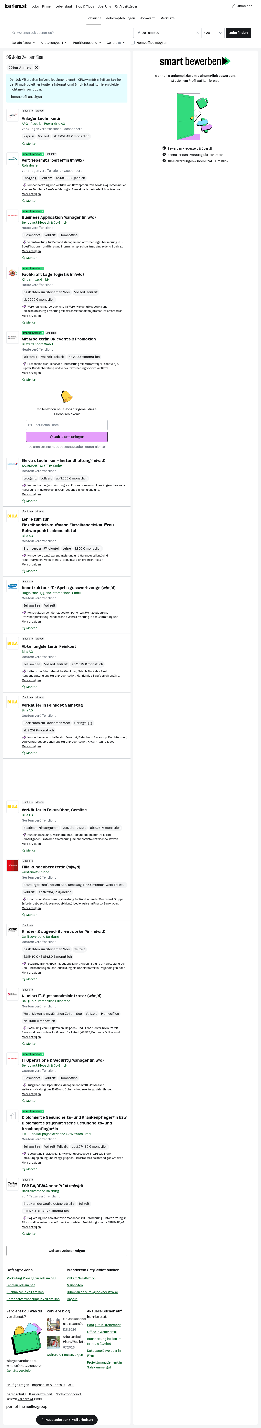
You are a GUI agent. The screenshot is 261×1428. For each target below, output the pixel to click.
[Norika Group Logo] (27, 1407)
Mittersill (30, 357)
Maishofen (75, 1285)
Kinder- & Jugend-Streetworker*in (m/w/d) (63, 931)
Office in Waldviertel (102, 1332)
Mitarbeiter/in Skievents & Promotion (59, 339)
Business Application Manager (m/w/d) (59, 217)
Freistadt (121, 885)
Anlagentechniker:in (42, 118)
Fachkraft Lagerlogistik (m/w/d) (53, 274)
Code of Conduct (69, 1394)
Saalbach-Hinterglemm (41, 828)
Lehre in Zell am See (21, 1285)
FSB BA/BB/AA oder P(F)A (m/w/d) (52, 1185)
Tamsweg (75, 885)
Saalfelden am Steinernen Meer (46, 292)
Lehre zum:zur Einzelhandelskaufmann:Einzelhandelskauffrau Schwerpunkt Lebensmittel (68, 525)
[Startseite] (18, 6)
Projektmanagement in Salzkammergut (104, 1365)
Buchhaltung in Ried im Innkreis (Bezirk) (104, 1341)
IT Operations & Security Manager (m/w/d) (63, 1060)
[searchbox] (67, 425)
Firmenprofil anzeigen (26, 97)
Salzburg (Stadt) (36, 885)
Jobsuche (93, 18)
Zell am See (32, 57)
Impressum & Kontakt (48, 1385)
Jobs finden (238, 33)
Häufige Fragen (18, 1385)
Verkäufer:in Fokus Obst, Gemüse (54, 809)
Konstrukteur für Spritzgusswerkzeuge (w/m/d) (68, 587)
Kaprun (28, 136)
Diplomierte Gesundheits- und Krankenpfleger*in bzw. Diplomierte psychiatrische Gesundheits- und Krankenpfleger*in (74, 1123)
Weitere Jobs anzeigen (67, 1251)
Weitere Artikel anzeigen (65, 1355)
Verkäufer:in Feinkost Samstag (52, 705)
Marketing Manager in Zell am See (31, 1278)
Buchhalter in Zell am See (25, 1292)
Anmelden (244, 6)
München (57, 1014)
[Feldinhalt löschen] (197, 33)
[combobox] (72, 33)
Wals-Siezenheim (36, 1014)
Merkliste (167, 18)
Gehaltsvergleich (19, 1371)
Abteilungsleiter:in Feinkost (49, 646)
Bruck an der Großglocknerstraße (48, 1204)
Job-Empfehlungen (120, 18)
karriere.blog (58, 1311)
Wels (110, 885)
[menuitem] (26, 43)
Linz (86, 885)
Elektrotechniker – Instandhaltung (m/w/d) (63, 460)
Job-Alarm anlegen (69, 437)
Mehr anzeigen (31, 194)
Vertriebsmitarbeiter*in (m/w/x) (53, 160)
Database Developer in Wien (104, 1353)
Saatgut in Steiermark (104, 1325)
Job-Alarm (148, 18)
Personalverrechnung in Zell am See (33, 1299)
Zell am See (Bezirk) (81, 1278)
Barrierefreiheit (41, 1394)
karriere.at (97, 1316)
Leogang (29, 178)
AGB (71, 1385)
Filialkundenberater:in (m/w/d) (51, 867)
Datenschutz (16, 1394)
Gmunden (98, 885)
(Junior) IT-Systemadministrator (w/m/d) (61, 995)
